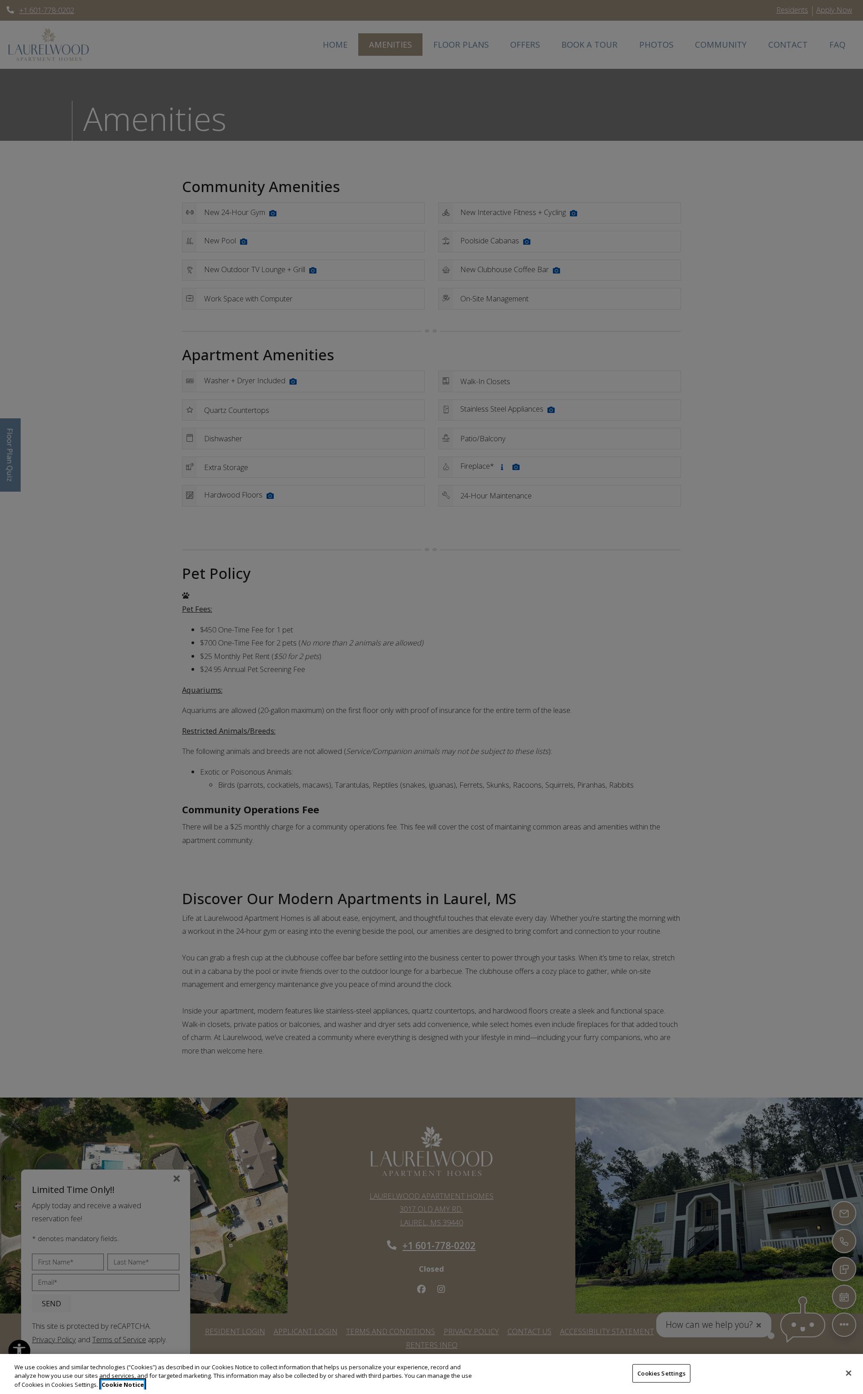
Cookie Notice (123, 1385)
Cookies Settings (661, 1373)
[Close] (849, 1373)
